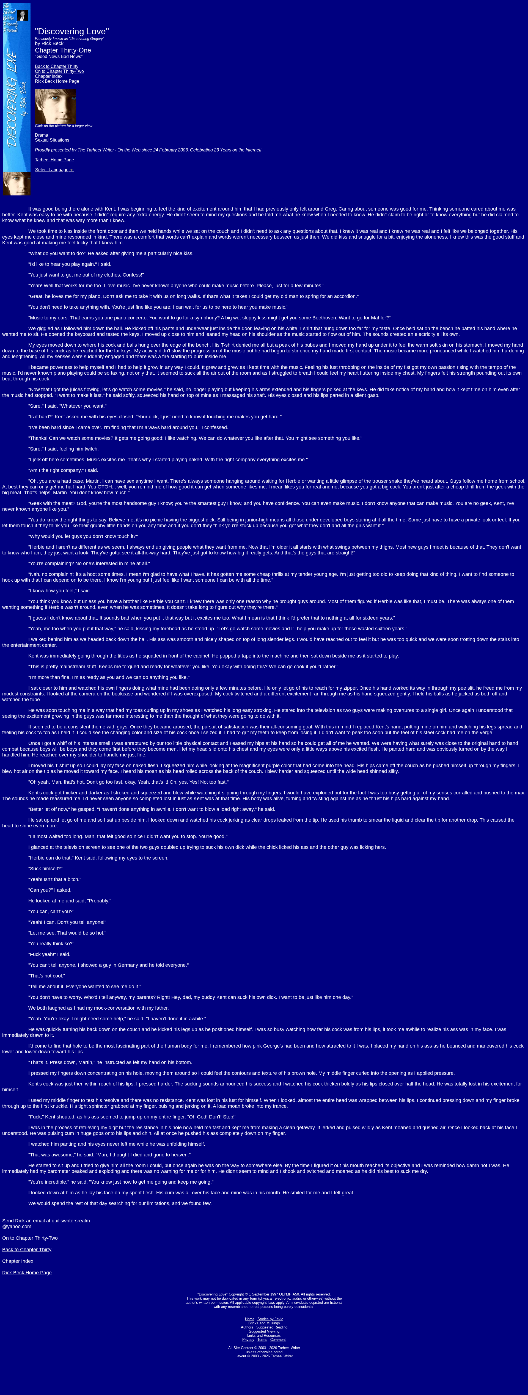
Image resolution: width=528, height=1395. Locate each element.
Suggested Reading (271, 1327)
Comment (278, 1340)
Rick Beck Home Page (57, 81)
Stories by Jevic (270, 1319)
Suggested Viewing (264, 1331)
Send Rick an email (24, 1220)
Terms (262, 1340)
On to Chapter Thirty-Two (59, 71)
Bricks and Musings (264, 1323)
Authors (247, 1327)
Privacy (248, 1340)
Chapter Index (48, 76)
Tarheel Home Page (54, 160)
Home (249, 1319)
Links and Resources (264, 1335)
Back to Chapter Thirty (56, 66)
